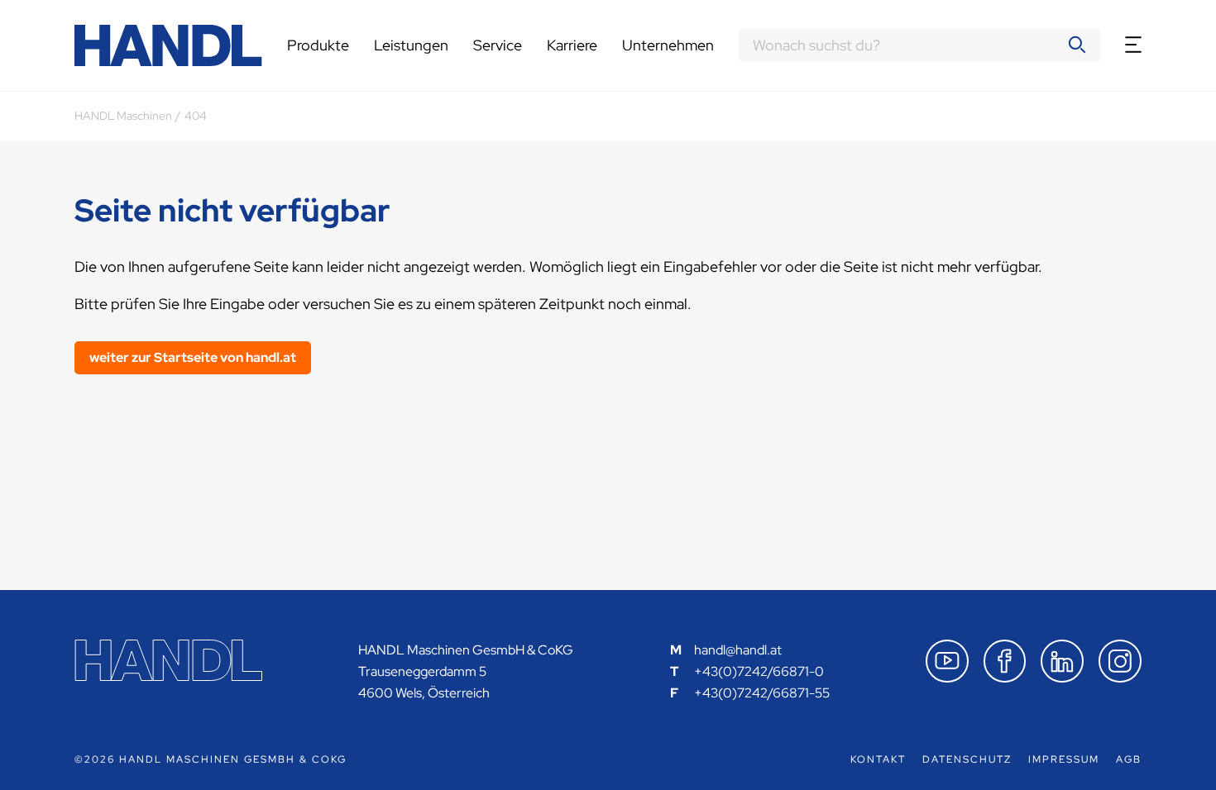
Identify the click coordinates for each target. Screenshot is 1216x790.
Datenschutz (967, 759)
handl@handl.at (738, 650)
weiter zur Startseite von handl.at (192, 357)
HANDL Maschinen (123, 115)
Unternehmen (668, 45)
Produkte (318, 45)
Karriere (572, 45)
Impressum (1063, 759)
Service (497, 45)
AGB (1129, 759)
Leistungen (411, 45)
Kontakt (878, 759)
